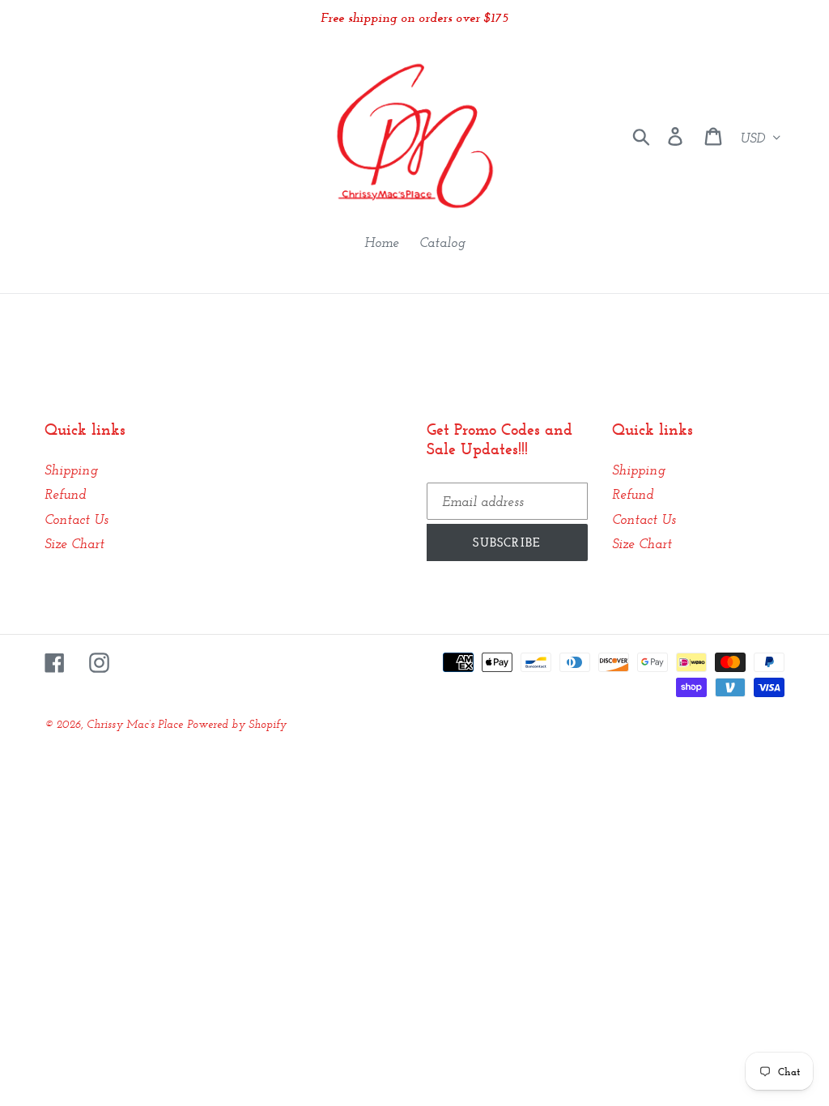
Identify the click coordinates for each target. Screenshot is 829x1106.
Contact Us (76, 519)
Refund (65, 494)
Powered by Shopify (237, 724)
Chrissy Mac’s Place (135, 724)
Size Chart (74, 543)
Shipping (71, 470)
